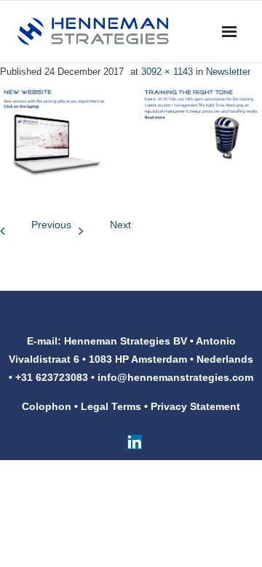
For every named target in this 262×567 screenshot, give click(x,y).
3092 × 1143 (167, 71)
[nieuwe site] (131, 132)
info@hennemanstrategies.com (175, 377)
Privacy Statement (195, 406)
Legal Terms (111, 406)
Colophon (46, 406)
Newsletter (228, 71)
